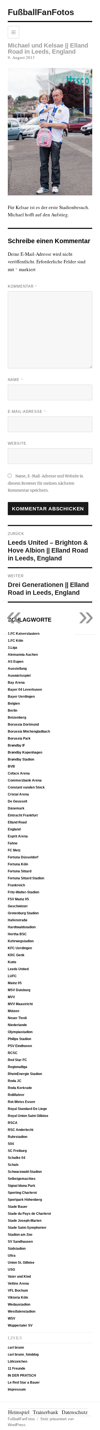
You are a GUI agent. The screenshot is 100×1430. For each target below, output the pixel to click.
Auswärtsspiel (19, 676)
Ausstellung (17, 669)
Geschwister (18, 906)
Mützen (13, 1011)
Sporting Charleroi (22, 1193)
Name (15, 379)
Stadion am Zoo (20, 1235)
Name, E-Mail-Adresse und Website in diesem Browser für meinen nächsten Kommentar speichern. (45, 483)
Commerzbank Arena (25, 780)
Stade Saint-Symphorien (27, 1228)
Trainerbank (45, 1412)
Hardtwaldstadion (22, 927)
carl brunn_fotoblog (23, 1354)
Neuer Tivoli (17, 1018)
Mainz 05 (15, 983)
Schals (13, 1165)
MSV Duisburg (19, 990)
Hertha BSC (17, 934)
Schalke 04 (16, 1158)
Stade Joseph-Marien (24, 1221)
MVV (11, 997)
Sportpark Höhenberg (25, 1200)
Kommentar (22, 286)
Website (17, 443)
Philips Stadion (19, 1039)
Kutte (12, 962)
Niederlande (17, 1025)
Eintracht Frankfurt (23, 815)
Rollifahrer (16, 1095)
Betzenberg (17, 717)
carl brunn (16, 1347)
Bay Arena (16, 683)
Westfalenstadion (21, 1311)
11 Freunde (16, 1368)
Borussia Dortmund (23, 724)
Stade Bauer (18, 1207)
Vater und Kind (19, 1277)
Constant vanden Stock (26, 787)
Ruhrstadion (17, 1137)
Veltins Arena (18, 1283)
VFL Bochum (18, 1290)
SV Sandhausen (20, 1242)
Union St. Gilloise (21, 1263)
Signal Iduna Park (21, 1186)
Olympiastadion (20, 1032)
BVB (11, 766)
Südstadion (17, 1249)
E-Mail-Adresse (27, 411)
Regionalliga (17, 1067)
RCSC (13, 1053)
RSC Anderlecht (20, 1130)
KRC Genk (16, 955)
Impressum (17, 1389)
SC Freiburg (17, 1151)
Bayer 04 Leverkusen (25, 690)
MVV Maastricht (20, 1004)
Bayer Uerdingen (21, 697)
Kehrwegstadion (21, 941)
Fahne (13, 843)
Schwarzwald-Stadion (25, 1172)
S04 (11, 1144)
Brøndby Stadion (21, 759)
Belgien (14, 703)
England (14, 829)
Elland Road (17, 822)
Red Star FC (17, 1060)
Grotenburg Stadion (23, 913)
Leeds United (18, 969)
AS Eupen (15, 662)
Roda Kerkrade (20, 1088)
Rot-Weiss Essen (21, 1102)
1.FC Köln (15, 641)
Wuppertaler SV (20, 1325)
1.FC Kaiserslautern (23, 634)
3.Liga (12, 648)
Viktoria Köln (18, 1297)
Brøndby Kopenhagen (25, 752)
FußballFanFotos (41, 12)
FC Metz (14, 850)
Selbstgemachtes (22, 1179)
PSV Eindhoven (20, 1046)
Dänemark (16, 808)
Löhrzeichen (17, 1361)
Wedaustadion (19, 1304)
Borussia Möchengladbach (29, 731)
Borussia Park (19, 738)
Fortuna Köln (18, 864)
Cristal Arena (18, 794)
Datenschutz (75, 1412)
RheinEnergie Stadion (25, 1074)
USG (11, 1270)
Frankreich (16, 885)
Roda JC (14, 1081)
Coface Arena (19, 773)
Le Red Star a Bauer (24, 1382)
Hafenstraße (18, 920)
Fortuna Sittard (19, 871)
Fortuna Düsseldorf (23, 857)
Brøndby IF (16, 745)
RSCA (13, 1123)
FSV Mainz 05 (18, 899)
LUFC (12, 976)
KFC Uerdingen (20, 948)
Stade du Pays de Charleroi (29, 1214)
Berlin (12, 710)
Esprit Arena (18, 836)
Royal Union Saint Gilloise (28, 1116)
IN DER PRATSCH (22, 1375)
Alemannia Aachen (23, 655)
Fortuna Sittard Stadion (26, 878)
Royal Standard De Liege (27, 1109)
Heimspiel (18, 1412)
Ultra (12, 1256)
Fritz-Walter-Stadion (23, 892)
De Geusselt (17, 801)
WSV (11, 1318)
